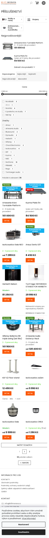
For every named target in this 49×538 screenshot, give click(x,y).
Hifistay (10, 142)
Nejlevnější (21, 74)
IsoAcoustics (13, 148)
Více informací (29, 518)
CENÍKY (4, 491)
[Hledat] (31, 3)
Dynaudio (11, 135)
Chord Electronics (15, 145)
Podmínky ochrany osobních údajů (15, 485)
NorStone (11, 162)
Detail (7, 221)
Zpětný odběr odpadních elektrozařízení (17, 488)
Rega (9, 169)
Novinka (10, 108)
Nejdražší (32, 74)
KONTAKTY (5, 479)
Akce (9, 105)
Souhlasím (23, 532)
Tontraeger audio (14, 172)
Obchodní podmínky (9, 482)
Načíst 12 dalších (24, 445)
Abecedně (22, 79)
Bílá (11, 399)
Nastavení (23, 524)
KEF (8, 152)
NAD (9, 158)
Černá (4, 399)
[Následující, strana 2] (24, 451)
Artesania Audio (14, 128)
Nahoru (25, 463)
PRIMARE (10, 165)
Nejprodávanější (9, 79)
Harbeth (10, 138)
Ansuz (10, 125)
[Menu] (43, 3)
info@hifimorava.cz (13, 503)
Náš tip (10, 115)
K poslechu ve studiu (16, 111)
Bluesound (12, 132)
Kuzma (10, 155)
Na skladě (11, 101)
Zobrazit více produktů (23, 67)
